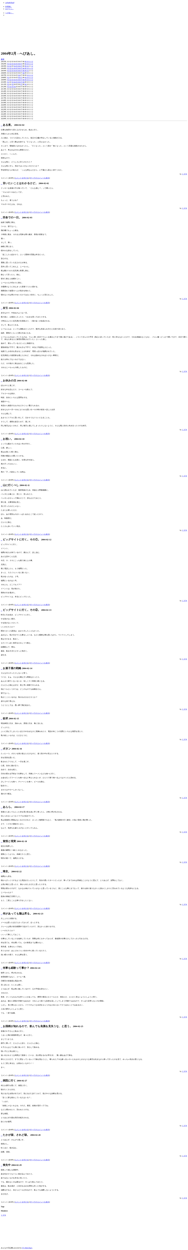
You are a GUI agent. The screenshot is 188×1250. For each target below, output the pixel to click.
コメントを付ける (22, 178)
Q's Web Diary (27, 1248)
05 (17, 64)
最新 (2, 59)
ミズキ (184, 174)
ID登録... (8, 6)
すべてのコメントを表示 (39, 178)
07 (21, 64)
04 (15, 64)
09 (26, 61)
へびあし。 (9, 13)
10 (28, 61)
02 (10, 64)
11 (30, 61)
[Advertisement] (94, 33)
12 (32, 61)
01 (8, 64)
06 (19, 64)
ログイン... (9, 9)
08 (24, 68)
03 (13, 64)
